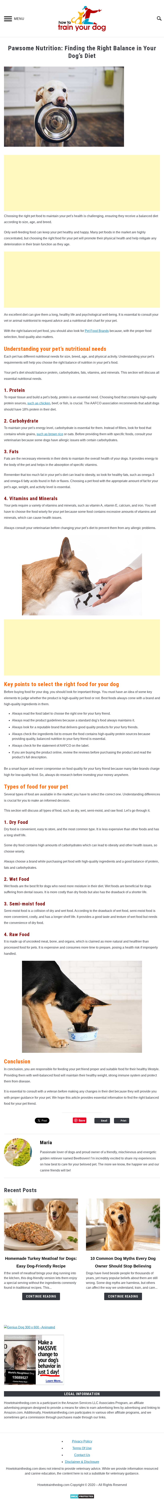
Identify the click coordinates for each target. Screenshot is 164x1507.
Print (123, 1120)
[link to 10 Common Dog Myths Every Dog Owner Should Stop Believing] (123, 1225)
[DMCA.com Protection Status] (82, 1497)
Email (104, 1120)
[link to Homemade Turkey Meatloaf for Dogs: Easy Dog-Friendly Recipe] (41, 1225)
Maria (46, 1142)
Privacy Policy (82, 1441)
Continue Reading (41, 1296)
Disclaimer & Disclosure (82, 1462)
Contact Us (82, 1455)
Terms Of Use (82, 1448)
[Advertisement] (82, 183)
